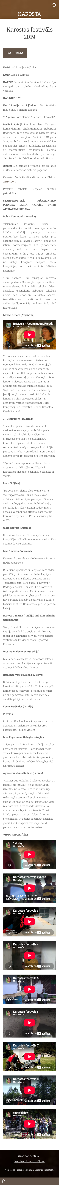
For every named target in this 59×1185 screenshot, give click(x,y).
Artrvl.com (9, 181)
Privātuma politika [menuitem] (28, 1156)
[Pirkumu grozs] (4, 1181)
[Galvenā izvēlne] (5, 5)
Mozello (20, 1169)
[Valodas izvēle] (54, 5)
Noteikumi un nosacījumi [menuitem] (29, 1161)
